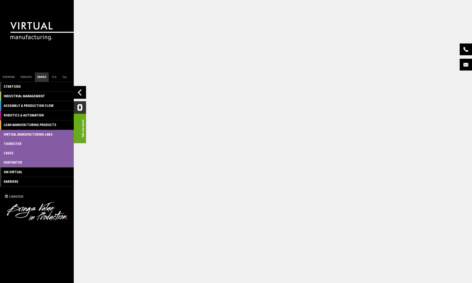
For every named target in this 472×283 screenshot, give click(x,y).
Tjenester (12, 144)
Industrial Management (24, 96)
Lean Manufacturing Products (30, 125)
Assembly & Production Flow (29, 106)
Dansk (41, 77)
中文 (54, 77)
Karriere (11, 182)
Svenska (8, 77)
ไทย (64, 77)
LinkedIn (16, 197)
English (26, 77)
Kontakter (13, 163)
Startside (12, 87)
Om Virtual (13, 172)
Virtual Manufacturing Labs (28, 135)
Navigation (80, 92)
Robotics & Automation (24, 115)
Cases (9, 153)
